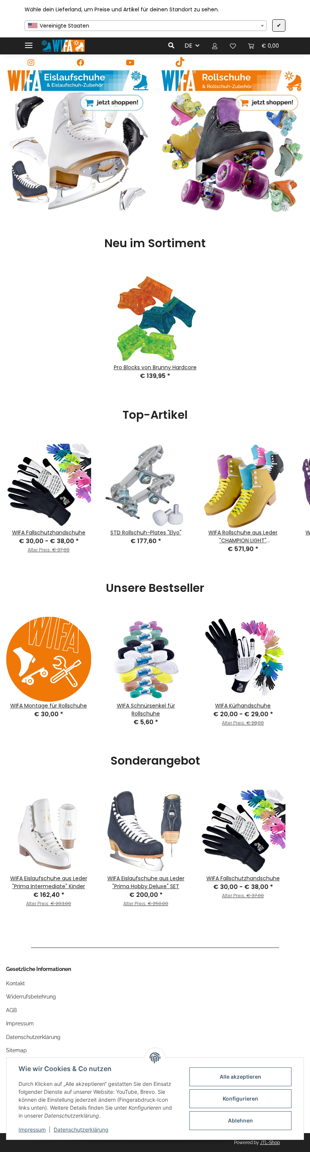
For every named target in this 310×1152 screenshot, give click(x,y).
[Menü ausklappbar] (29, 42)
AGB (11, 1010)
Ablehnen (240, 1120)
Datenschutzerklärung (81, 1129)
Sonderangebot (155, 761)
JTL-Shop (270, 1142)
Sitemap (16, 1050)
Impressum (32, 1129)
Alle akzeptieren (240, 1076)
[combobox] (146, 25)
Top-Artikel (155, 415)
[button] (173, 45)
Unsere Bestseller (155, 588)
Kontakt (15, 983)
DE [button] (188, 45)
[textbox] (145, 26)
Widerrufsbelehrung (31, 997)
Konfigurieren (240, 1098)
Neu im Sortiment (155, 243)
